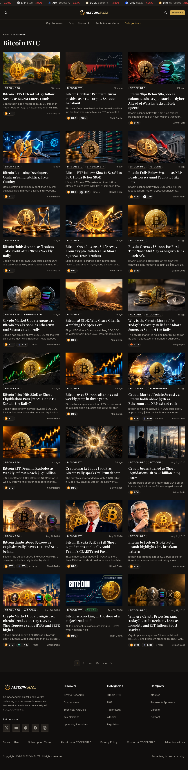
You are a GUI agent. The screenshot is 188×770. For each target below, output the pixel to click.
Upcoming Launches (76, 724)
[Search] (6, 13)
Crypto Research (79, 23)
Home (6, 34)
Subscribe (177, 12)
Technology (114, 709)
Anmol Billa (179, 122)
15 (97, 663)
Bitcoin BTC (12, 88)
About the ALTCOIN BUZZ (76, 742)
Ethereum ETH (95, 166)
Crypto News (54, 23)
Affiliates (155, 695)
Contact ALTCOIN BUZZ (141, 742)
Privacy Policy (109, 742)
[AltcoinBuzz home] (94, 13)
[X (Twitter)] (6, 728)
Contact (155, 717)
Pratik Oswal (115, 635)
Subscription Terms (39, 742)
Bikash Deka (115, 192)
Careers (155, 709)
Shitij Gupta (53, 113)
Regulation (113, 724)
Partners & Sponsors (163, 702)
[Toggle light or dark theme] (166, 13)
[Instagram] (44, 728)
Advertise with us (175, 742)
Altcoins (155, 166)
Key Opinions (71, 717)
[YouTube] (16, 728)
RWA (109, 702)
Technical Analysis (107, 23)
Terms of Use (11, 742)
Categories (132, 23)
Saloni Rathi (53, 196)
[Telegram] (25, 728)
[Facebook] (35, 728)
